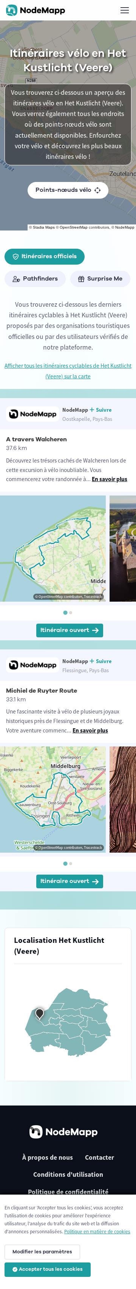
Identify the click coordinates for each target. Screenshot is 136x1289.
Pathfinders (40, 278)
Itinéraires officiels (49, 256)
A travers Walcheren (36, 439)
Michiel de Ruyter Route (41, 691)
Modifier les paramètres (42, 1251)
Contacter (99, 1157)
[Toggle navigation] (124, 10)
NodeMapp (124, 227)
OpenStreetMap (74, 227)
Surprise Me (104, 278)
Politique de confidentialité (68, 1192)
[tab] (65, 612)
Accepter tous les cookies (51, 1269)
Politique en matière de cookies (97, 1231)
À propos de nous (47, 1157)
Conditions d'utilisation (68, 1174)
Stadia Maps (44, 227)
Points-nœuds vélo (63, 190)
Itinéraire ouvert (64, 630)
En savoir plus (109, 479)
